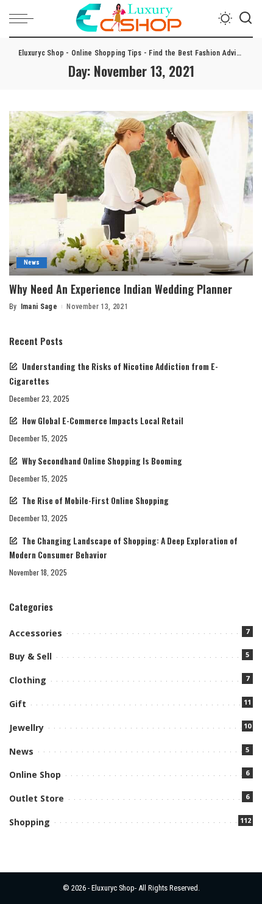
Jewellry (26, 727)
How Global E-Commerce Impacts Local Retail (102, 421)
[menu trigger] (24, 18)
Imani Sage (39, 306)
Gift (17, 704)
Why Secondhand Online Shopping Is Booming (102, 461)
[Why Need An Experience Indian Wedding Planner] (131, 193)
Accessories (35, 633)
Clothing (27, 680)
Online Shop (35, 774)
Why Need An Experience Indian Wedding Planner (120, 289)
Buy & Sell (30, 656)
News (32, 262)
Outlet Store (36, 798)
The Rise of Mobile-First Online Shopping (95, 500)
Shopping (29, 822)
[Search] (245, 18)
